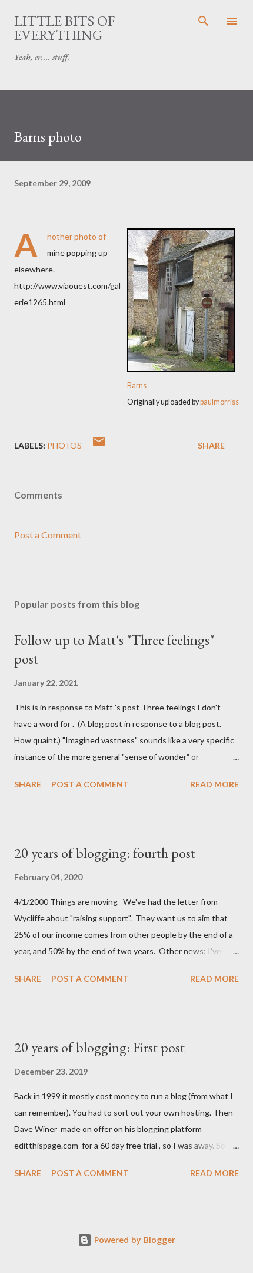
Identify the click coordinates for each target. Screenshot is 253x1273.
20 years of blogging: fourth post (104, 853)
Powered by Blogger (133, 1239)
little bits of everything (64, 28)
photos (64, 445)
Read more (214, 784)
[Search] (204, 21)
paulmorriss (219, 402)
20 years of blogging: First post (99, 1047)
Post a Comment (47, 534)
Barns (137, 385)
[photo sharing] (181, 368)
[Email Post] (99, 445)
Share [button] (211, 445)
